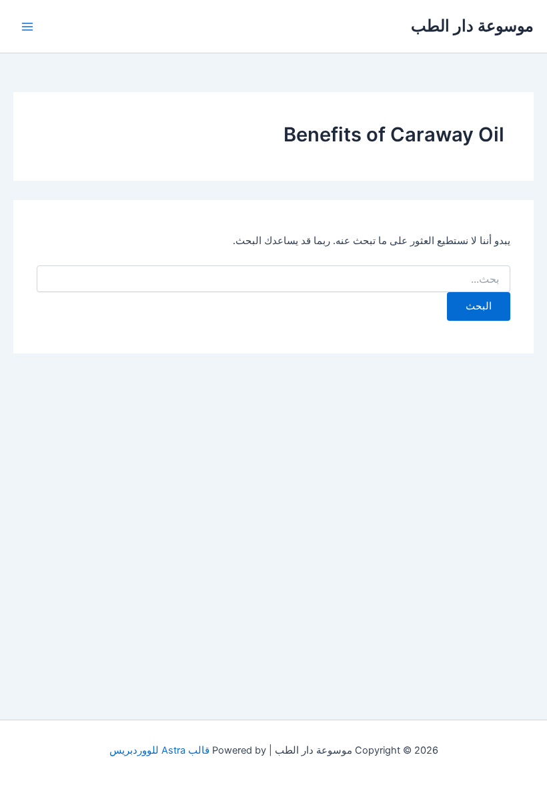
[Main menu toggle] (27, 27)
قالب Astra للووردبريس (159, 750)
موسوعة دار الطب (472, 25)
